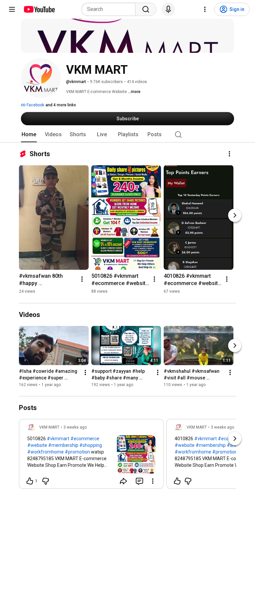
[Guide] (12, 9)
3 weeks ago (75, 427)
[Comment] (139, 481)
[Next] (234, 215)
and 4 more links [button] (60, 105)
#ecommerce (84, 438)
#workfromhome (45, 452)
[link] (91, 455)
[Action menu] (152, 481)
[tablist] (127, 135)
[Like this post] (177, 481)
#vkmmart (58, 438)
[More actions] (229, 153)
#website (37, 445)
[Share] (123, 481)
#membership (63, 445)
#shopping (90, 445)
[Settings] (205, 9)
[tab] (29, 135)
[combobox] (110, 9)
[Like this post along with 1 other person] (30, 481)
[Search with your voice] (168, 9)
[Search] (145, 9)
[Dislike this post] (45, 481)
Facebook (35, 105)
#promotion (77, 452)
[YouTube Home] (39, 9)
